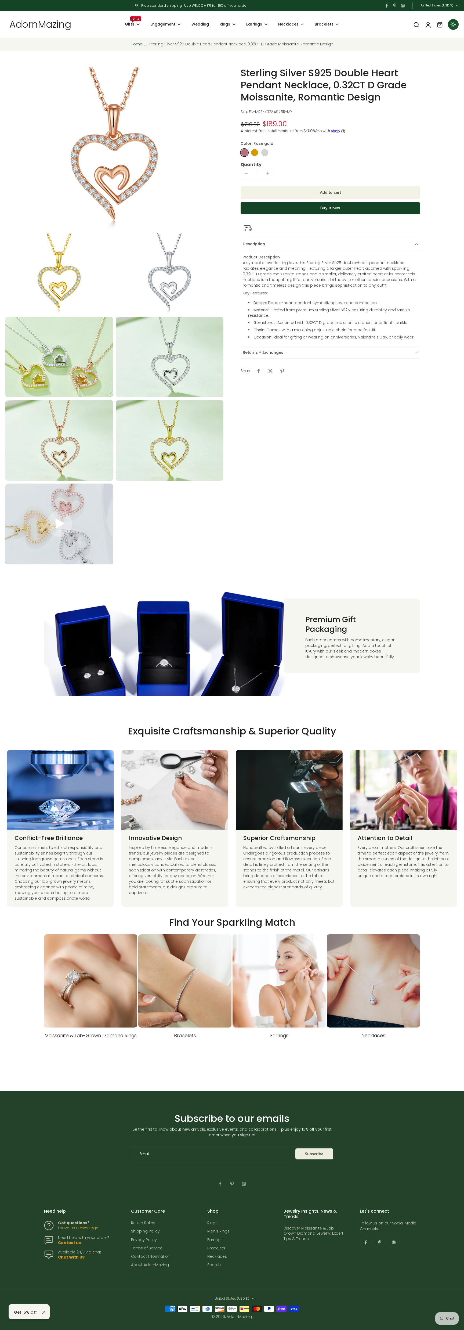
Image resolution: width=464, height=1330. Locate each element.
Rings (225, 24)
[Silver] (265, 152)
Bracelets (324, 24)
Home (136, 44)
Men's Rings (218, 1231)
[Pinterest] (395, 5)
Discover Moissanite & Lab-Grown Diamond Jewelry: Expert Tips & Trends (313, 1233)
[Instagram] (403, 5)
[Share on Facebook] (258, 371)
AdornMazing (239, 1316)
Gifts (129, 24)
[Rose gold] (244, 152)
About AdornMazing (150, 1264)
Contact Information (150, 1256)
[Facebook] (387, 5)
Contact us (69, 1242)
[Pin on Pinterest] (282, 371)
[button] (330, 192)
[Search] (416, 24)
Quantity (251, 164)
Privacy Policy (144, 1239)
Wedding (200, 24)
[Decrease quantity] (246, 173)
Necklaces (288, 24)
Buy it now (330, 208)
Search (214, 1264)
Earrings (254, 24)
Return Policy (143, 1223)
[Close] (44, 1312)
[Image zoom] (114, 148)
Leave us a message (78, 1228)
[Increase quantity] (267, 173)
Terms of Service (146, 1248)
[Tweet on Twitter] (270, 371)
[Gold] (254, 152)
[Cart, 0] (440, 24)
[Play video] (59, 524)
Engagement (162, 24)
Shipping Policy (145, 1231)
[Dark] (453, 24)
